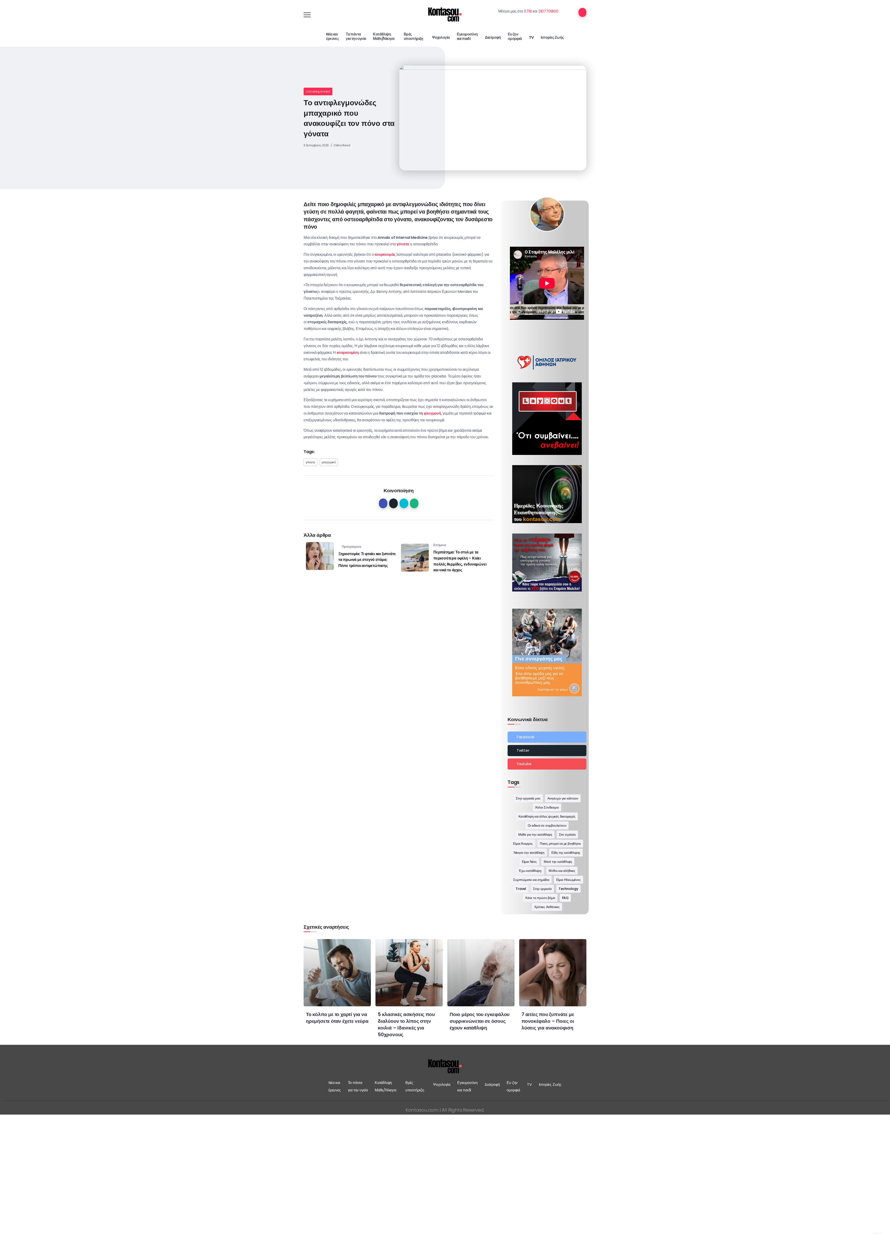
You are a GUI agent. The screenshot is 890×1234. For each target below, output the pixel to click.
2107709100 (548, 11)
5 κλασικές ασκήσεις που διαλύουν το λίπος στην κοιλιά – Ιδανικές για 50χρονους (406, 1024)
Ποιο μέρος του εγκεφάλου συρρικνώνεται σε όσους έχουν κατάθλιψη (479, 1021)
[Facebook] (547, 737)
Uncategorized (318, 91)
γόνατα (310, 462)
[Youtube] (547, 764)
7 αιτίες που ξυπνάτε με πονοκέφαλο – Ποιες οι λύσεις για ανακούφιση (547, 1021)
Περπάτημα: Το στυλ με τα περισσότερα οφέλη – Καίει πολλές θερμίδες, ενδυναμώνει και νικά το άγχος (459, 561)
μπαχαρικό (329, 462)
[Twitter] (547, 750)
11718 (528, 11)
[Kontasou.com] (445, 14)
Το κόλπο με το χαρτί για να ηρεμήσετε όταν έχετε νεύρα (337, 1017)
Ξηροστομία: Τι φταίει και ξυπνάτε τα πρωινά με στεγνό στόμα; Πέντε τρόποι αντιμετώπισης (367, 559)
